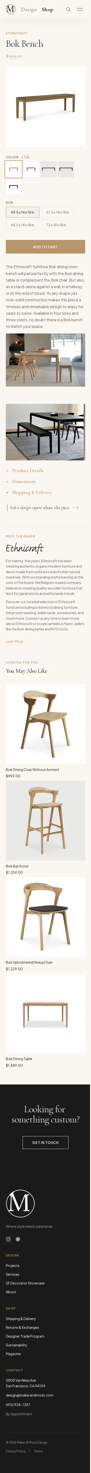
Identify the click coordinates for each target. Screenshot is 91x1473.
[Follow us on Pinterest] (18, 1239)
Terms (38, 1451)
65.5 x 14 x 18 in (22, 225)
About (11, 1292)
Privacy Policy (15, 1451)
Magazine (13, 1353)
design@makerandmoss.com (29, 1395)
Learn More (14, 641)
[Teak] (31, 169)
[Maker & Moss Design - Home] (45, 1203)
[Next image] (76, 107)
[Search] (68, 9)
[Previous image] (14, 107)
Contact (14, 1370)
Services (12, 1274)
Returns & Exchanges (22, 1327)
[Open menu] (79, 9)
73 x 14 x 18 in (56, 225)
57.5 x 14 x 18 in (57, 212)
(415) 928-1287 (18, 1404)
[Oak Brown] (66, 169)
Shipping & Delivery (21, 1318)
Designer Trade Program (25, 1336)
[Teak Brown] (48, 169)
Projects (12, 1265)
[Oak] (13, 169)
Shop (47, 9)
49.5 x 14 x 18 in (22, 212)
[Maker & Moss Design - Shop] (11, 9)
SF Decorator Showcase (25, 1283)
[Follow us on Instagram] (8, 1239)
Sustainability (16, 1345)
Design (29, 9)
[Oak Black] (13, 187)
